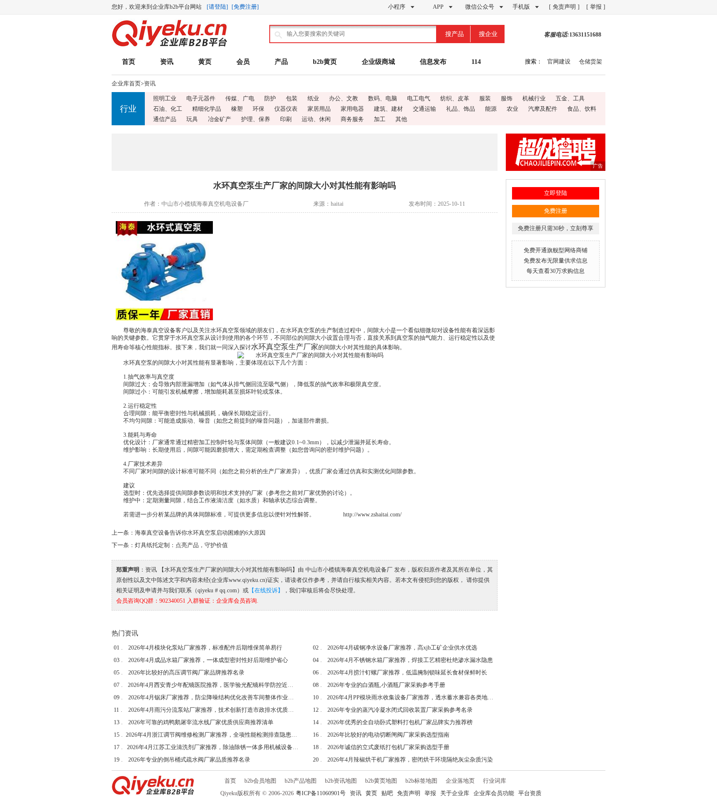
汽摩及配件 (542, 109)
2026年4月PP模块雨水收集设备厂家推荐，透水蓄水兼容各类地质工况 (412, 697)
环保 (258, 109)
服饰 (506, 98)
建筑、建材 (388, 109)
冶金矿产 (219, 119)
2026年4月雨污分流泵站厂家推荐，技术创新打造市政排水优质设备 (213, 710)
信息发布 (433, 61)
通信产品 (164, 119)
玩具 (192, 119)
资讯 (166, 61)
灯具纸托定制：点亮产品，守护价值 (181, 545)
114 (476, 61)
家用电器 (352, 109)
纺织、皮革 (454, 98)
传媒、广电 (239, 98)
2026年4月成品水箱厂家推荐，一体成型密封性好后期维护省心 (208, 660)
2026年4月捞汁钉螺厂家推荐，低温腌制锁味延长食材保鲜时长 (407, 672)
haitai (337, 204)
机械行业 (534, 98)
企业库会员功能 (493, 793)
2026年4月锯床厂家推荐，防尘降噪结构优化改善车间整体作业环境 (213, 697)
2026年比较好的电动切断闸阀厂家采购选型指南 (388, 735)
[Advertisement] (305, 152)
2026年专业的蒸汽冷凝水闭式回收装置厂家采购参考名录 (400, 710)
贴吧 (387, 793)
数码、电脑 (382, 98)
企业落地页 (460, 781)
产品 (281, 61)
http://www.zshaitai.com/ (372, 514)
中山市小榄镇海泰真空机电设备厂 (205, 204)
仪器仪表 (286, 109)
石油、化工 (167, 109)
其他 (401, 119)
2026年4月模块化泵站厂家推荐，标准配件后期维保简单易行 (205, 648)
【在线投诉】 (266, 590)
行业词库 (494, 781)
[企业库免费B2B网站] (170, 46)
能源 (491, 109)
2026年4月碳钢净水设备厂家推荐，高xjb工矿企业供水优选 (402, 648)
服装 (485, 98)
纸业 (313, 98)
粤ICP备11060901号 (321, 793)
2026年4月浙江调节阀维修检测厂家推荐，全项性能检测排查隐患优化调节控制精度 (212, 735)
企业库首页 (126, 83)
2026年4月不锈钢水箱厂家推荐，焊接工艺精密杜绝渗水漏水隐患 (410, 660)
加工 (379, 119)
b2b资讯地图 (341, 781)
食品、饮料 (581, 109)
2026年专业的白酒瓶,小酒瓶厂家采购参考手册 (386, 685)
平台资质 (529, 793)
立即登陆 (555, 193)
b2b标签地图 (421, 781)
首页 (128, 61)
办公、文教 (343, 98)
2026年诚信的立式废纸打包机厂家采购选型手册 (388, 747)
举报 (430, 793)
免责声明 (408, 793)
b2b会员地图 (260, 781)
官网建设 (559, 61)
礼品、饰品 (460, 109)
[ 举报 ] (595, 7)
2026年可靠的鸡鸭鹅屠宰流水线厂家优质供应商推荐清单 (200, 722)
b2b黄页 (325, 61)
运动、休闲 (316, 119)
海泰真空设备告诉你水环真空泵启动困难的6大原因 (200, 533)
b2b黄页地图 (381, 781)
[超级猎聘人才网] (555, 169)
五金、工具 (570, 98)
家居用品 (319, 109)
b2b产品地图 (301, 781)
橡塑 (237, 109)
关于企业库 (454, 793)
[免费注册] (245, 7)
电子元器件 (200, 98)
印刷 (286, 119)
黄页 (205, 61)
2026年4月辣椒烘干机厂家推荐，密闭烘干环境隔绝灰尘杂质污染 (410, 760)
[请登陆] (217, 7)
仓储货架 (590, 61)
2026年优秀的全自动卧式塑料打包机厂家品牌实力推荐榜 (400, 722)
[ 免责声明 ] (564, 7)
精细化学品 (206, 109)
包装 (292, 98)
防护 (270, 98)
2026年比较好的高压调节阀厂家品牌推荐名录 (186, 672)
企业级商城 (378, 61)
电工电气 (418, 98)
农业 (512, 109)
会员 (243, 61)
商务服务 (352, 119)
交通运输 (424, 109)
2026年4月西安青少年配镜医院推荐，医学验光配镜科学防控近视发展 (213, 685)
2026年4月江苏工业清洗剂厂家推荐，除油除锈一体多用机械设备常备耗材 (212, 747)
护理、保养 (255, 119)
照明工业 (164, 98)
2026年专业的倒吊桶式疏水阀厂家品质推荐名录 (189, 760)
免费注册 (555, 211)
